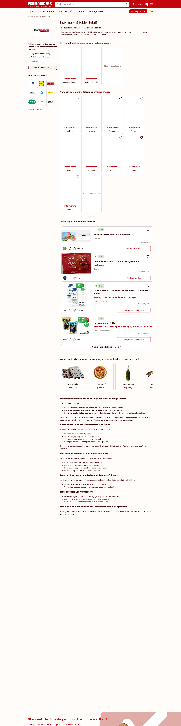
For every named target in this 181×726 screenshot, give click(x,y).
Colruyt (103, 484)
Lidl (96, 484)
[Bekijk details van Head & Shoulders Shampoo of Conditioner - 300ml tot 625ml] (76, 295)
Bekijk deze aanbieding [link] (134, 310)
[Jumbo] (50, 93)
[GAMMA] (32, 93)
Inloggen (139, 4)
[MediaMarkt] (41, 102)
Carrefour (98, 238)
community (103, 502)
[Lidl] (41, 84)
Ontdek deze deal (133, 248)
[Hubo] (50, 84)
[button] (150, 11)
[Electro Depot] (50, 102)
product (84, 496)
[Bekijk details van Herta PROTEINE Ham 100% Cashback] (76, 236)
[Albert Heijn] (41, 93)
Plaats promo (137, 11)
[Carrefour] (32, 84)
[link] (30, 16)
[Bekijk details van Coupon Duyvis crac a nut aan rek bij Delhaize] (76, 263)
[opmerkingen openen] (70, 248)
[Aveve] (32, 102)
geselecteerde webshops (98, 499)
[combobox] (92, 4)
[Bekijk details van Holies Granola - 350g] (76, 325)
